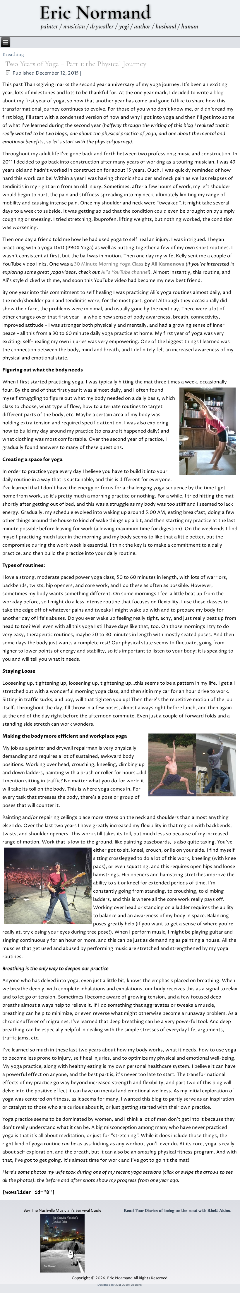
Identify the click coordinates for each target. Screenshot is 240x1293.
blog (219, 92)
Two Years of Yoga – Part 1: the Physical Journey (75, 63)
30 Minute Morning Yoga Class (108, 264)
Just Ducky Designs (128, 1284)
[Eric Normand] (120, 18)
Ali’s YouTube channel (125, 272)
